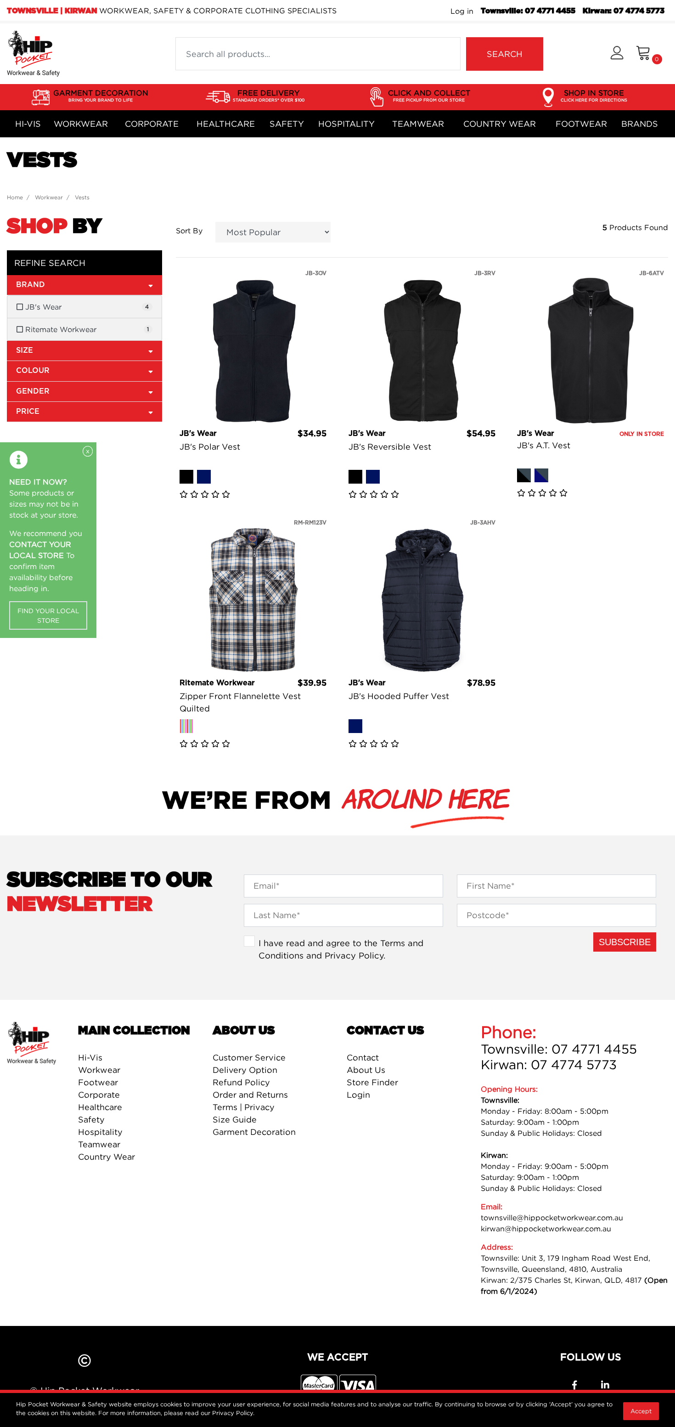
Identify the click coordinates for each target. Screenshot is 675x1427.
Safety (287, 123)
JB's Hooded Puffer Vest (399, 696)
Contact (363, 1057)
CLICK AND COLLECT (429, 95)
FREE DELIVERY (268, 95)
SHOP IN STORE (594, 95)
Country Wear (499, 123)
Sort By (189, 230)
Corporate (152, 123)
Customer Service (249, 1057)
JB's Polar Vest (210, 446)
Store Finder (372, 1082)
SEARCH (505, 54)
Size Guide (235, 1119)
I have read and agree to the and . (341, 949)
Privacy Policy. (233, 1413)
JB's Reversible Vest (390, 446)
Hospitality (346, 123)
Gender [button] (33, 391)
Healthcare (226, 123)
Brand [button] (30, 284)
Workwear (81, 123)
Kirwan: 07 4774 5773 (623, 11)
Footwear (581, 123)
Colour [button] (33, 370)
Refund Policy (241, 1082)
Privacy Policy (354, 955)
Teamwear (418, 123)
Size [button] (24, 350)
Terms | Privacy (244, 1107)
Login (358, 1094)
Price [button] (27, 411)
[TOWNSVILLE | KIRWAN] (33, 53)
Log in (461, 11)
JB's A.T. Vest (543, 445)
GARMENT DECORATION (100, 95)
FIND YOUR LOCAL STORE (48, 615)
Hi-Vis (28, 123)
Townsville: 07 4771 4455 (528, 11)
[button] (617, 54)
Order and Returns (250, 1094)
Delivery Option (245, 1070)
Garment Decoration (254, 1132)
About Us (366, 1070)
